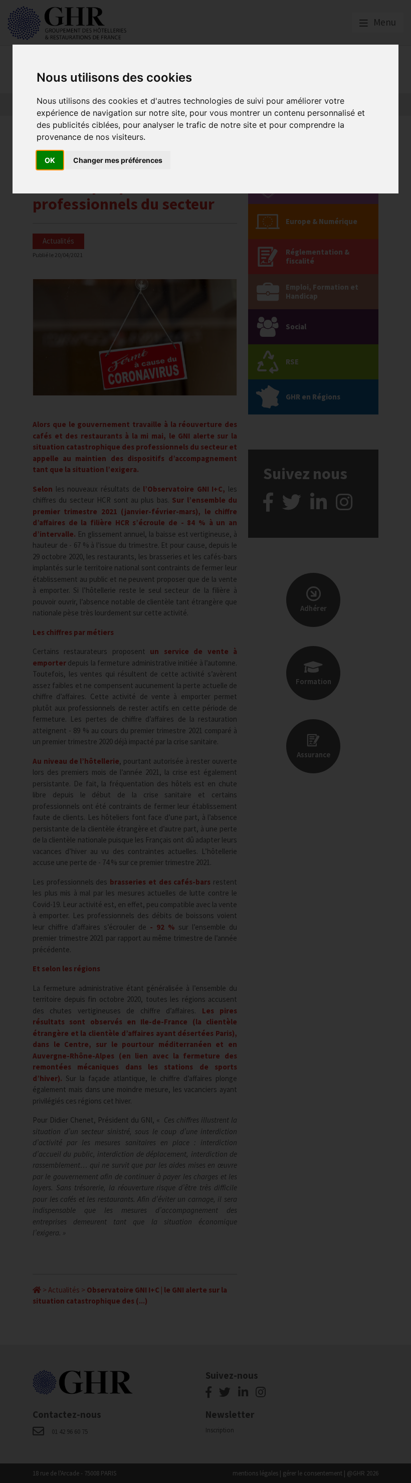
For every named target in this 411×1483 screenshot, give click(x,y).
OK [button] (50, 160)
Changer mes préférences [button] (117, 160)
